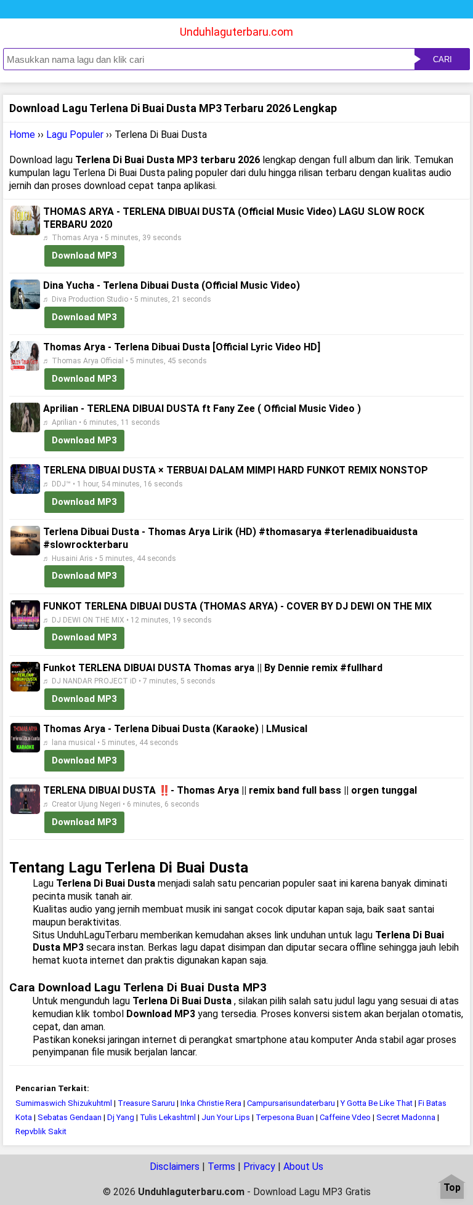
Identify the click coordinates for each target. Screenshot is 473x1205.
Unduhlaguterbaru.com (236, 31)
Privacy (259, 1166)
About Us (303, 1166)
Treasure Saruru (146, 1103)
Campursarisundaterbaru (291, 1103)
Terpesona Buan (285, 1117)
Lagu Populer (74, 134)
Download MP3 (84, 255)
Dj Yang (120, 1117)
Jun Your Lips (225, 1117)
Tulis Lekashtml (168, 1117)
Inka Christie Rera (210, 1103)
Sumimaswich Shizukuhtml (63, 1103)
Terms (221, 1166)
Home (22, 134)
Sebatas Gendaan (70, 1117)
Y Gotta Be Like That (377, 1103)
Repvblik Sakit (41, 1131)
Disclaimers (175, 1166)
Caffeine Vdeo (345, 1117)
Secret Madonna (406, 1117)
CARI (442, 59)
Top (452, 1188)
